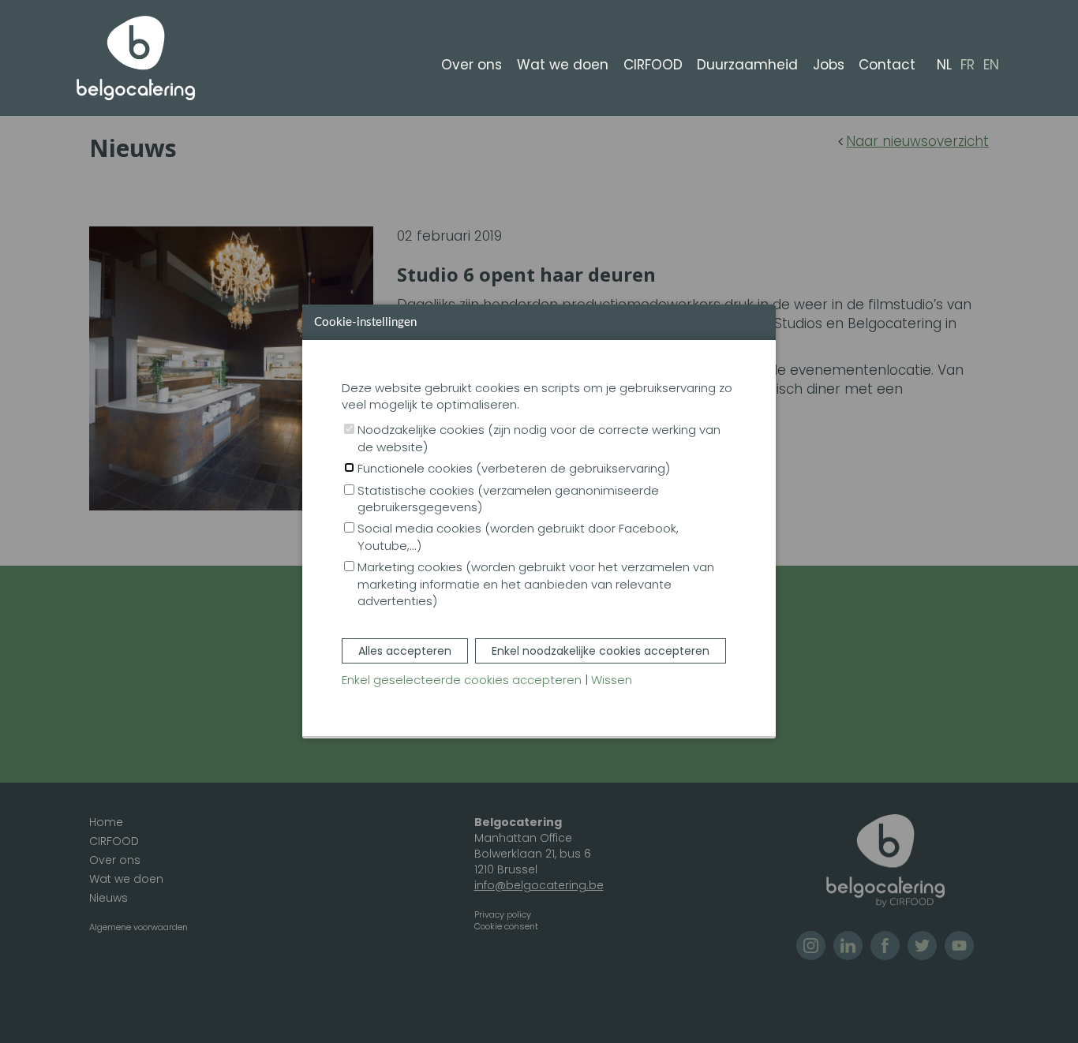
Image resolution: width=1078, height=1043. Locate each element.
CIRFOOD (653, 64)
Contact (887, 64)
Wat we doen (562, 64)
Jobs (828, 64)
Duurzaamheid (747, 64)
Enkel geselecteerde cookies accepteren (462, 679)
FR (967, 65)
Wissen (611, 679)
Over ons (471, 64)
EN (991, 65)
